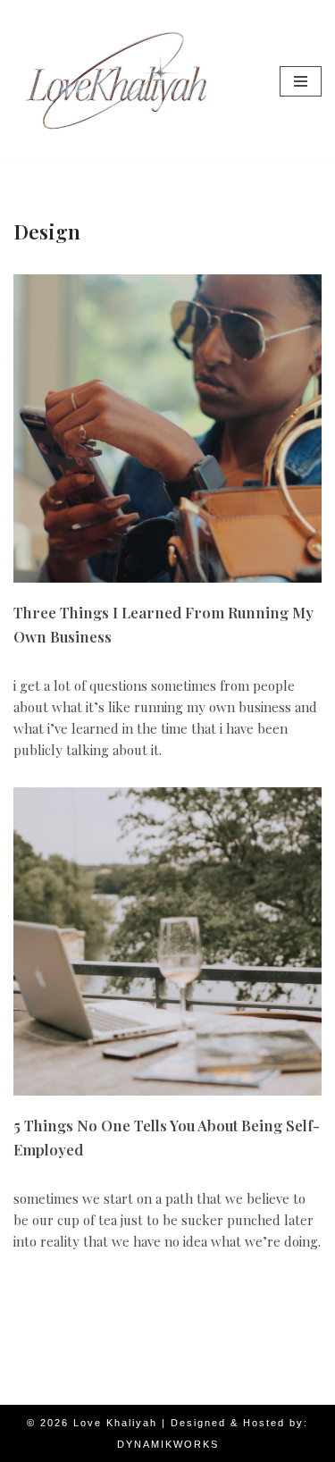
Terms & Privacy (176, 1386)
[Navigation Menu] (301, 81)
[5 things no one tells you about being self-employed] (167, 941)
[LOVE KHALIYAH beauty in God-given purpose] (116, 81)
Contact (268, 1386)
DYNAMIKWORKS (168, 1444)
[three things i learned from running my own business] (167, 428)
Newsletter (75, 1386)
